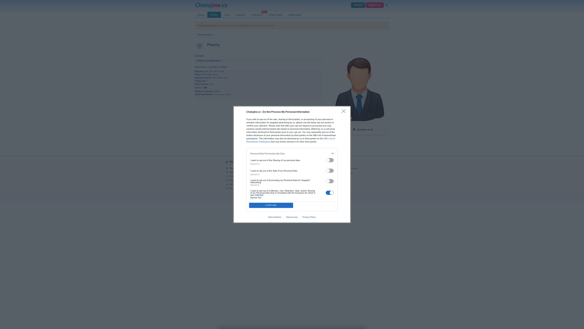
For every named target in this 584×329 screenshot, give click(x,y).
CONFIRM (271, 205)
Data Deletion (274, 217)
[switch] (330, 160)
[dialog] (292, 164)
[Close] (345, 112)
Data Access (292, 217)
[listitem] (292, 153)
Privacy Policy (309, 217)
